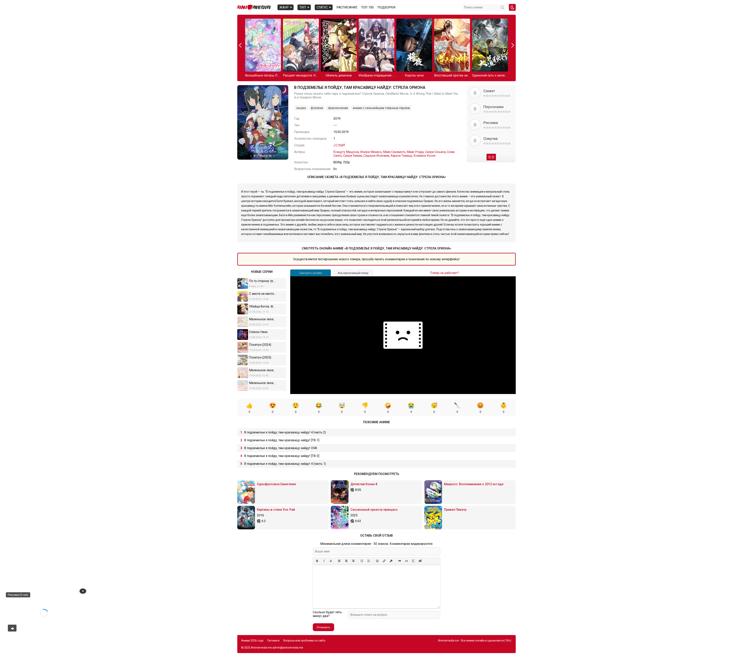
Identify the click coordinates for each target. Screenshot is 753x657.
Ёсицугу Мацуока (346, 152)
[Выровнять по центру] (346, 561)
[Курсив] (323, 561)
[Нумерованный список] (368, 561)
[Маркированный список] (361, 561)
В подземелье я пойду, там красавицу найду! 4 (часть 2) (285, 432)
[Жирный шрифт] (317, 561)
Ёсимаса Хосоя (424, 155)
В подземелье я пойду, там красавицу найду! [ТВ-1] (281, 440)
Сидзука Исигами (376, 155)
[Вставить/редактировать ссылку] (384, 561)
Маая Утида (415, 152)
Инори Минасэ (371, 152)
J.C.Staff (339, 145)
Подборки (386, 7)
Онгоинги (273, 640)
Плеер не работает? (444, 273)
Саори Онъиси (435, 152)
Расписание (346, 7)
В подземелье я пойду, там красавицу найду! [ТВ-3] (281, 456)
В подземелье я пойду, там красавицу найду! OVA (280, 448)
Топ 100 (367, 7)
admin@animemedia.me (287, 647)
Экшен (301, 108)
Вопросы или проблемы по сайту (304, 640)
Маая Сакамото (394, 152)
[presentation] (240, 45)
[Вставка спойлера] (413, 561)
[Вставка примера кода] (406, 561)
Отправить (323, 627)
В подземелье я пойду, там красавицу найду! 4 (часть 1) (285, 464)
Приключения (338, 108)
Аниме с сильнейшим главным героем (381, 108)
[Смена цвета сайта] (512, 7)
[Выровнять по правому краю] (353, 561)
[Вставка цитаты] (399, 561)
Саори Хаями (352, 155)
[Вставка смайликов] (377, 561)
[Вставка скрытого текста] (420, 561)
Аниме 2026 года (252, 640)
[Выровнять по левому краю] (339, 561)
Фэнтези (317, 108)
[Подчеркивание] (330, 561)
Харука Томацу (401, 155)
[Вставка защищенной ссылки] (390, 561)
